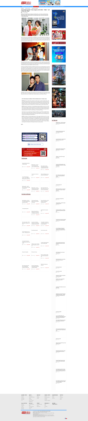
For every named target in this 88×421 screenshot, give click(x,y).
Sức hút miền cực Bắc (44, 230)
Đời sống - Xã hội (24, 6)
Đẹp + (29, 405)
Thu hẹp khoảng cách (25, 208)
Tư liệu (37, 405)
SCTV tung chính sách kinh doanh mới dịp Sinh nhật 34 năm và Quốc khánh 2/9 (60, 243)
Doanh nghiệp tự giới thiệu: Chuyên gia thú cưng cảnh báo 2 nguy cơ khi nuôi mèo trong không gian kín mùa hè (60, 370)
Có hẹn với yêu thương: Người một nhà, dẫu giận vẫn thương (35, 201)
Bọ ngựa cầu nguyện (58, 311)
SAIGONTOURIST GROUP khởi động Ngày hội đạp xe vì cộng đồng (60, 149)
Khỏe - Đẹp (55, 6)
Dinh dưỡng (30, 407)
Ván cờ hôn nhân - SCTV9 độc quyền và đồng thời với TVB (26, 223)
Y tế (21, 400)
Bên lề (61, 399)
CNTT (45, 405)
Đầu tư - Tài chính (31, 400)
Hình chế (53, 398)
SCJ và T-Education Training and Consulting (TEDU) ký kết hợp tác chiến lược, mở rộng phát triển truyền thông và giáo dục (60, 229)
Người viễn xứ (38, 406)
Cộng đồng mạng (41, 6)
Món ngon (22, 407)
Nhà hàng (22, 408)
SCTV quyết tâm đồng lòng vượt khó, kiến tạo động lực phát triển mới (60, 320)
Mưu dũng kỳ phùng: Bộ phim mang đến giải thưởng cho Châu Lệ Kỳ (25, 266)
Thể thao (46, 6)
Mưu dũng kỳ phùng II (35, 230)
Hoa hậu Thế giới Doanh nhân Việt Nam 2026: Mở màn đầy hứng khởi (35, 266)
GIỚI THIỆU (53, 403)
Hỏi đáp (38, 398)
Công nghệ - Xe (62, 6)
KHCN (45, 404)
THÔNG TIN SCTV (54, 404)
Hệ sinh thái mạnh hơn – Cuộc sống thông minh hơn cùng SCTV (60, 259)
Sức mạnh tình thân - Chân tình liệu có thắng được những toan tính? (45, 201)
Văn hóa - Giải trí (36, 6)
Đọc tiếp (28, 166)
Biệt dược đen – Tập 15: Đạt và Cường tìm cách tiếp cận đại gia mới (26, 187)
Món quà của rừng (58, 338)
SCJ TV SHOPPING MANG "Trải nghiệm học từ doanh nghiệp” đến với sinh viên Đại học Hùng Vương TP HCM (61, 317)
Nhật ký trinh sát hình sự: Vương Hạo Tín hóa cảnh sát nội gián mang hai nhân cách (60, 190)
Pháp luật (31, 6)
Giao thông (22, 398)
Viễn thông (46, 406)
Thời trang (46, 398)
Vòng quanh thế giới (39, 404)
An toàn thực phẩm (31, 404)
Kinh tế (28, 6)
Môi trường (22, 399)
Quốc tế (61, 398)
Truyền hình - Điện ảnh (47, 400)
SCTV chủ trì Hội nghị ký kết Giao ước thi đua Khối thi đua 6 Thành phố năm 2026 (61, 330)
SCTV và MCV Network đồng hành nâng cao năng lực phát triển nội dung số (60, 176)
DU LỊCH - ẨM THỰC (24, 403)
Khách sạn (22, 405)
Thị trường (30, 399)
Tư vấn (30, 408)
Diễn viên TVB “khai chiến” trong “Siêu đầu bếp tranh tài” (44, 255)
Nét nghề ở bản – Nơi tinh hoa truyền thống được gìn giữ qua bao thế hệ (26, 201)
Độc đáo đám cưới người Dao (60, 198)
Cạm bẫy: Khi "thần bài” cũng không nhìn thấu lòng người (26, 242)
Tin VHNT (46, 399)
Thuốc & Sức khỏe (31, 406)
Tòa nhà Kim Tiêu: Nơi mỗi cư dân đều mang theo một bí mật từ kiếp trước (45, 223)
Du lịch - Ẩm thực (50, 6)
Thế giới (58, 6)
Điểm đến (22, 404)
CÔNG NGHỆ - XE (47, 403)
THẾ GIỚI (38, 403)
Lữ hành (22, 406)
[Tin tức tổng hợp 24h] (49, 0)
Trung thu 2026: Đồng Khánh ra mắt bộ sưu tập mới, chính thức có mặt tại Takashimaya (61, 165)
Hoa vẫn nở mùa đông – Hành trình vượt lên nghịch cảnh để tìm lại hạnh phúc (35, 223)
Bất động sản (30, 401)
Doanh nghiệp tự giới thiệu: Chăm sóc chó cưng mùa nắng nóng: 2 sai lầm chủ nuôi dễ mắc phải (61, 381)
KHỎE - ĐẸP (30, 403)
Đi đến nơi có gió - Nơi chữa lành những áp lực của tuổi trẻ (35, 245)
